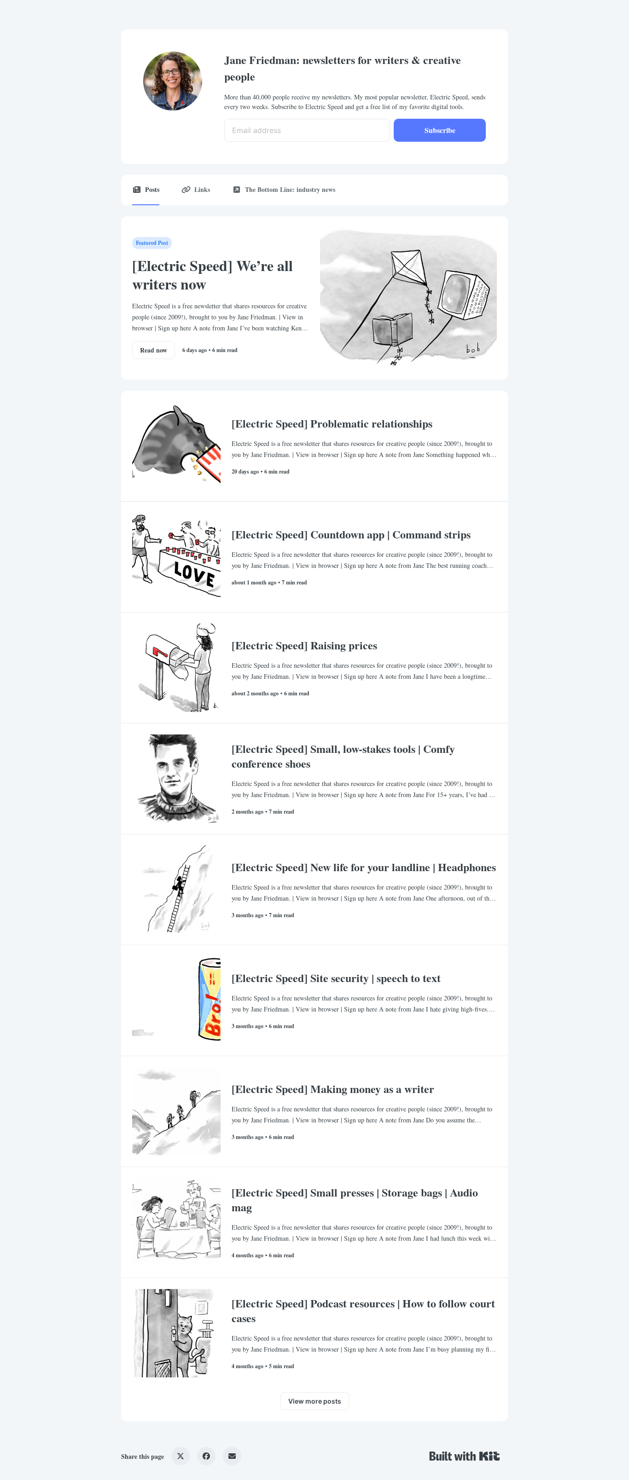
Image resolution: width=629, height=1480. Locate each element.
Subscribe (440, 130)
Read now (153, 350)
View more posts (314, 1401)
